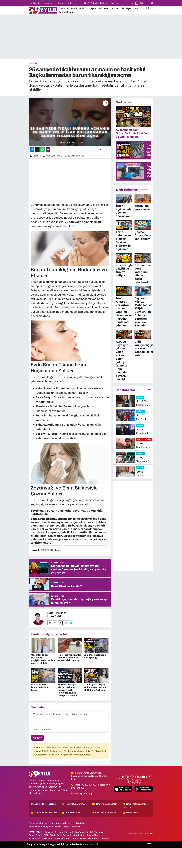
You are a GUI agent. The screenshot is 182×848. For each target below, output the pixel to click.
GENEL (140, 397)
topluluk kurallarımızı (60, 747)
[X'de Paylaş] (37, 149)
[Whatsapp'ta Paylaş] (42, 149)
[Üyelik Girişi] (151, 3)
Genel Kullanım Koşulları (41, 826)
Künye (58, 826)
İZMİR (32, 832)
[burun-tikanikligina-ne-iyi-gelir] (70, 248)
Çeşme (39, 835)
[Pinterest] (128, 777)
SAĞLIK (33, 63)
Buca (31, 835)
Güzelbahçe (79, 835)
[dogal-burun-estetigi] (70, 340)
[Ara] (147, 8)
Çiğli (46, 835)
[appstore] (123, 789)
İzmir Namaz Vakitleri (106, 804)
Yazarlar (49, 3)
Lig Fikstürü (79, 823)
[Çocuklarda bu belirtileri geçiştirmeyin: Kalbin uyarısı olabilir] (43, 645)
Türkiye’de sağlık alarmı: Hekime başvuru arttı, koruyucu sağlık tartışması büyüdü (68, 690)
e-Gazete (35, 3)
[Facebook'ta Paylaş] (32, 149)
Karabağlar (92, 835)
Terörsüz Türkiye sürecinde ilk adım (142, 473)
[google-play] (143, 789)
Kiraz (69, 838)
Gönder (37, 737)
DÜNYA (140, 411)
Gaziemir (67, 835)
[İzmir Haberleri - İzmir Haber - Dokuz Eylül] (43, 10)
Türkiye (126, 8)
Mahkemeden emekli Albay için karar (144, 445)
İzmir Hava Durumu (75, 804)
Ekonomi (72, 8)
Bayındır (59, 832)
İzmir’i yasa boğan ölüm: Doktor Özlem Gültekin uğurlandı (95, 687)
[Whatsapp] (133, 781)
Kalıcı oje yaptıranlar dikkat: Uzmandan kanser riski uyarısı (69, 658)
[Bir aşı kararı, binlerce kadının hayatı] (43, 675)
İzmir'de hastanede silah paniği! (95, 656)
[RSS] (138, 781)
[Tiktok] (148, 777)
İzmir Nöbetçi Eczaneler (46, 804)
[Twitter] (60, 622)
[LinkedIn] (138, 777)
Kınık (75, 838)
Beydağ (89, 832)
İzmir (61, 8)
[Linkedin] (71, 622)
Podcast (76, 826)
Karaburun (34, 838)
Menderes (93, 838)
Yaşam (115, 8)
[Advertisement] (91, 37)
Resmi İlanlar (66, 12)
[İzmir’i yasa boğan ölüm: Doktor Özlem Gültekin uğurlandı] (96, 675)
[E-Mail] (49, 622)
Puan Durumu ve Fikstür (46, 812)
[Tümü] (149, 389)
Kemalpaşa (59, 838)
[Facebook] (55, 622)
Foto (60, 3)
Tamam (150, 844)
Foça (58, 835)
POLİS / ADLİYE (144, 440)
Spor (93, 8)
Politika (83, 8)
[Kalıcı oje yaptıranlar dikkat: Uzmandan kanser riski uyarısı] (70, 645)
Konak (83, 838)
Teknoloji (104, 8)
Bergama (79, 832)
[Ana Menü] (147, 12)
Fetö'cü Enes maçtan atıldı (143, 417)
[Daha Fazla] (48, 149)
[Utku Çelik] (38, 617)
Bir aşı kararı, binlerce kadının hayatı (40, 687)
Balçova (49, 832)
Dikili (52, 835)
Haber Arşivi (132, 812)
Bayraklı (69, 832)
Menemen (104, 838)
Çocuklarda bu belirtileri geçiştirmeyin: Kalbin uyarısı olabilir (43, 659)
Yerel (136, 8)
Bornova (99, 832)
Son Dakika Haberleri (105, 812)
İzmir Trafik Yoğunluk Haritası (135, 805)
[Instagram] (65, 622)
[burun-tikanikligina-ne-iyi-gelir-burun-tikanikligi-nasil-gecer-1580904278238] (70, 463)
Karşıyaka (47, 838)
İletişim (66, 826)
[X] (123, 777)
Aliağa (40, 832)
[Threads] (128, 781)
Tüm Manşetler (72, 812)
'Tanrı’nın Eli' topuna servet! (143, 459)
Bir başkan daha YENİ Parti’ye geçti (143, 403)
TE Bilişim (148, 833)
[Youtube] (143, 777)
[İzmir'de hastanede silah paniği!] (96, 645)
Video (70, 3)
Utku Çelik (37, 156)
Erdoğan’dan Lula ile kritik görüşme (143, 431)
